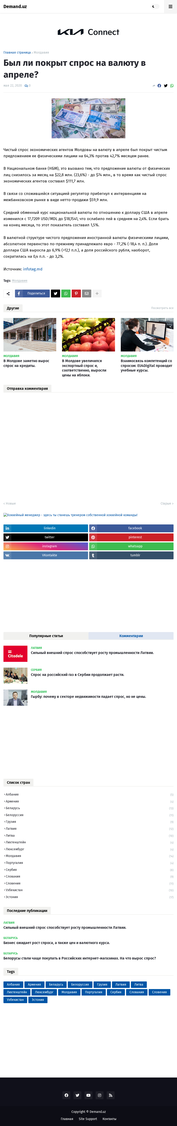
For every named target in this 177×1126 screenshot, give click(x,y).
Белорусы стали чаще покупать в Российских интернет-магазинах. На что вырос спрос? (79, 958)
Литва (90, 836)
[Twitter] (166, 86)
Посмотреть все (162, 308)
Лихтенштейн (90, 842)
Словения (90, 883)
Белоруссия (90, 815)
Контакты (109, 1119)
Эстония (90, 897)
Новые (11, 503)
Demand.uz (15, 6)
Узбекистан (90, 890)
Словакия (90, 876)
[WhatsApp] (172, 86)
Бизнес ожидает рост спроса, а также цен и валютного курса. (56, 943)
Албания (90, 794)
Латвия (90, 829)
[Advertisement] (38, 595)
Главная (67, 1119)
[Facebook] (159, 86)
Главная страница (17, 52)
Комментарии (131, 636)
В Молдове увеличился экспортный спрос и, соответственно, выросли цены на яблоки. (84, 368)
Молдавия (41, 52)
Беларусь (90, 808)
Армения (90, 801)
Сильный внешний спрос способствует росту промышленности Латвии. (92, 653)
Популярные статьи (46, 636)
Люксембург (90, 849)
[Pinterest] (76, 293)
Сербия (90, 870)
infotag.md (32, 269)
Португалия (90, 863)
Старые (166, 503)
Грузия (90, 822)
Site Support (88, 1119)
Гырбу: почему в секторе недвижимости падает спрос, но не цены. (88, 696)
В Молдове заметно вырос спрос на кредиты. (26, 363)
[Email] (86, 293)
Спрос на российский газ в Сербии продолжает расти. (77, 674)
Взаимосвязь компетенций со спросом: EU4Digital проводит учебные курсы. (146, 366)
